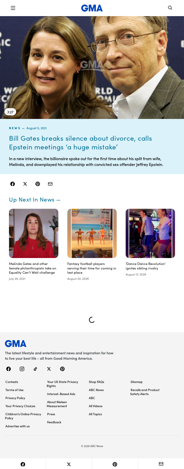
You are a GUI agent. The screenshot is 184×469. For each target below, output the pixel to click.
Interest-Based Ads (61, 394)
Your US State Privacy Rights (62, 383)
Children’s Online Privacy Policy (23, 416)
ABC (92, 398)
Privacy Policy (15, 398)
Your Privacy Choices (20, 406)
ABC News (96, 389)
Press (51, 414)
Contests (11, 381)
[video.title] (92, 67)
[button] (13, 8)
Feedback (54, 422)
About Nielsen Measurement (57, 404)
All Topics (95, 414)
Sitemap (137, 381)
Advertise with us (17, 426)
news (15, 128)
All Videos (95, 406)
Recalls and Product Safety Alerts (145, 391)
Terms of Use (14, 389)
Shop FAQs (96, 381)
